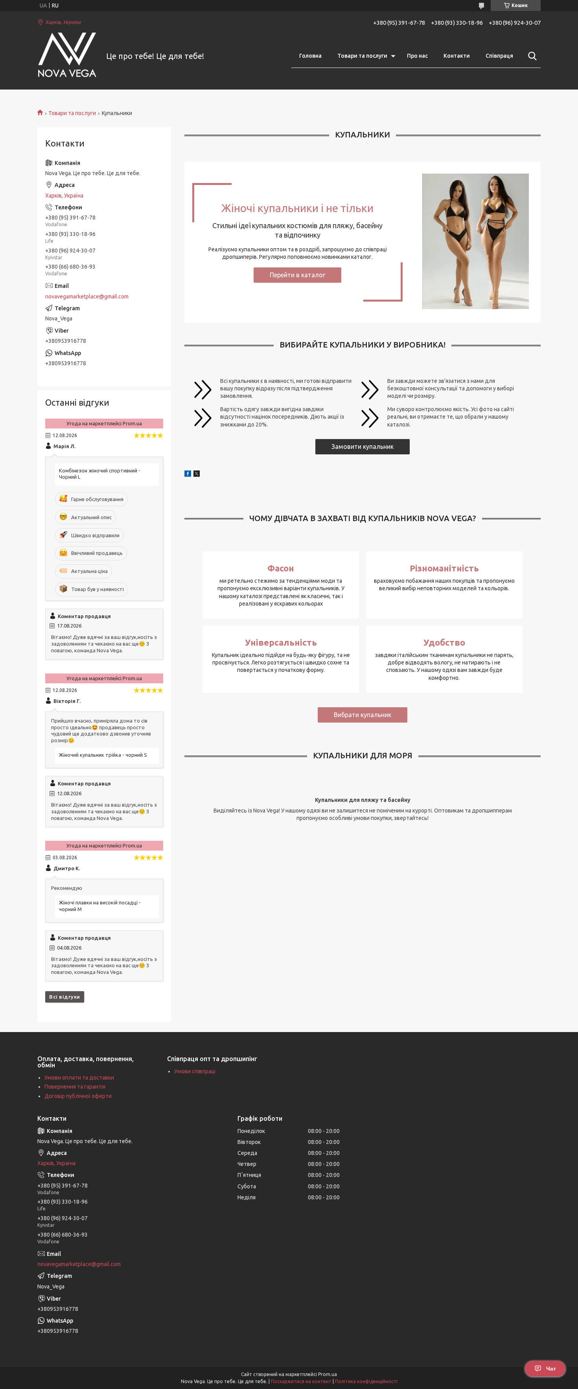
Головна (310, 56)
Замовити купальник (362, 446)
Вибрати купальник (362, 714)
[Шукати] (531, 56)
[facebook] (187, 475)
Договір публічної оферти (78, 1096)
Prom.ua (327, 1374)
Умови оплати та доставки (79, 1077)
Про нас (417, 56)
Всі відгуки (64, 996)
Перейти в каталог (297, 274)
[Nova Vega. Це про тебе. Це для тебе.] (66, 56)
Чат (551, 1368)
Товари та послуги (362, 56)
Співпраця (499, 56)
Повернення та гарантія (74, 1086)
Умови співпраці (194, 1071)
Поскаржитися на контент (301, 1381)
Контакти (457, 56)
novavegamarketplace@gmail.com (87, 296)
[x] (196, 475)
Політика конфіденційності (366, 1381)
